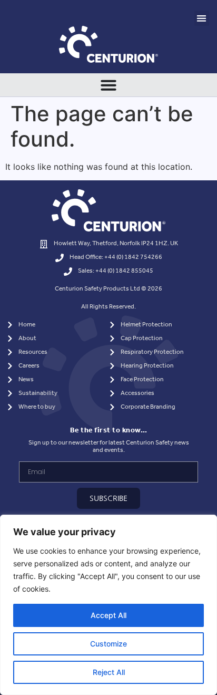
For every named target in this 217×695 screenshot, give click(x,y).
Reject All (109, 672)
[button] (202, 18)
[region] (108, 605)
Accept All (108, 615)
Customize (108, 643)
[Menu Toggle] (108, 84)
